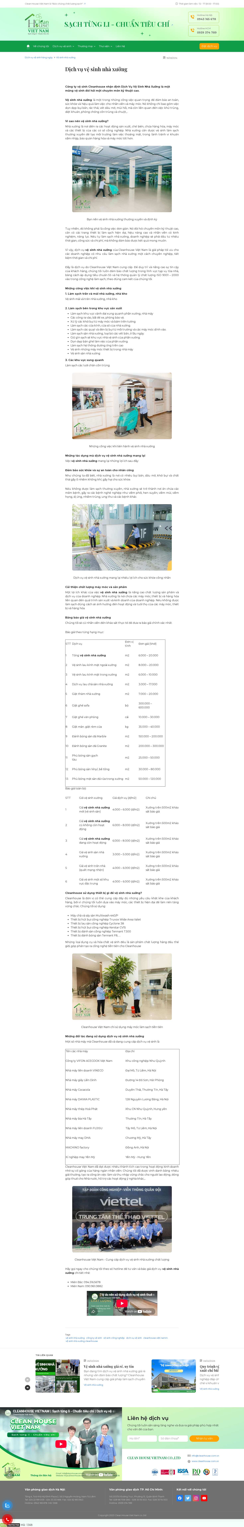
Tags (67, 1334)
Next (27, 1387)
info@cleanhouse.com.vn (205, 1455)
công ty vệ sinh (94, 1338)
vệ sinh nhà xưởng (75, 1338)
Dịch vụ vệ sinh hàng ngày (39, 57)
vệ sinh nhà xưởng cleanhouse (82, 1341)
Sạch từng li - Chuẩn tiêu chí (117, 24)
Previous (27, 1379)
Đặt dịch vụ (209, 46)
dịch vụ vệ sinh (134, 1338)
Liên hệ (120, 46)
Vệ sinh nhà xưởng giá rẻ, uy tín (109, 1366)
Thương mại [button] (85, 46)
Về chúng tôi (41, 46)
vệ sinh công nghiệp (114, 1338)
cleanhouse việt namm (155, 1338)
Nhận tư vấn (204, 1438)
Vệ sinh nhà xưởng (65, 57)
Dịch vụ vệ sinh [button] (62, 46)
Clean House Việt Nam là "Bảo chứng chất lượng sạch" (54, 3)
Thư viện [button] (104, 46)
